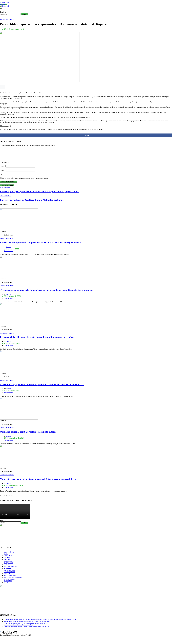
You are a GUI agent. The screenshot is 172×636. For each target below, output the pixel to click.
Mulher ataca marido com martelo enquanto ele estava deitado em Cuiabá (27, 621)
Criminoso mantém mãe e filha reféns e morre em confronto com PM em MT (28, 627)
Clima (6, 554)
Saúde (6, 582)
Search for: (3, 12)
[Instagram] (5, 1)
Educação (7, 559)
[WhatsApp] (0, 1)
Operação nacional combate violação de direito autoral (28, 431)
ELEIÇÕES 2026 (8, 563)
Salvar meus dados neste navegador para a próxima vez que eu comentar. (25, 178)
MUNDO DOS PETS (9, 570)
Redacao (8, 247)
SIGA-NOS (3, 4)
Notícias (7, 573)
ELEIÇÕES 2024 (8, 561)
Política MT (8, 581)
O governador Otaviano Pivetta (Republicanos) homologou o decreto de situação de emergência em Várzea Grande (40, 619)
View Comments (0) (7, 185)
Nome (2, 166)
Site (1, 174)
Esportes (7, 564)
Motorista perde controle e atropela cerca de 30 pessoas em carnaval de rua (38, 479)
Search (24, 14)
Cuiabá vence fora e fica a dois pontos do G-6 (18, 625)
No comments (8, 251)
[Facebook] (2, 1)
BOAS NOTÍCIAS (9, 552)
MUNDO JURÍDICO (9, 572)
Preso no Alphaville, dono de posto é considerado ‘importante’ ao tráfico (37, 337)
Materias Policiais (10, 566)
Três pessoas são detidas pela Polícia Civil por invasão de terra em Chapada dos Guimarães (46, 290)
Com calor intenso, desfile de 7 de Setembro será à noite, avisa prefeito (26, 623)
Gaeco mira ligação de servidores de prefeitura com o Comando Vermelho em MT (42, 384)
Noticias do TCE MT (10, 575)
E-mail (2, 170)
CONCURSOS (8, 555)
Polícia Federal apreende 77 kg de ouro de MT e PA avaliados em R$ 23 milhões (41, 242)
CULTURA (7, 557)
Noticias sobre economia (13, 577)
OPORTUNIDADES (9, 579)
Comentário (4, 162)
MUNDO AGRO (8, 568)
